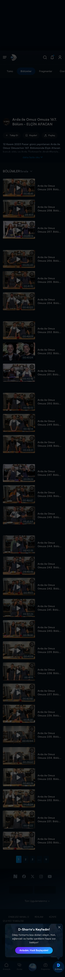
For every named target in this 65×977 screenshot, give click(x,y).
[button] (59, 927)
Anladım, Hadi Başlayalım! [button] (34, 950)
